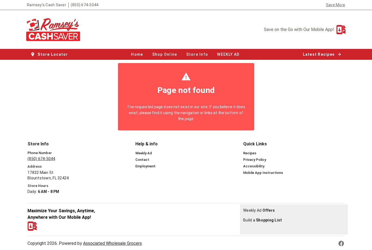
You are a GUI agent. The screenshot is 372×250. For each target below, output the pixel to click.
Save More (335, 5)
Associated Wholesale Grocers (112, 243)
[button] (49, 54)
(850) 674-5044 (85, 5)
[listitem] (143, 153)
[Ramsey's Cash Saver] (55, 29)
